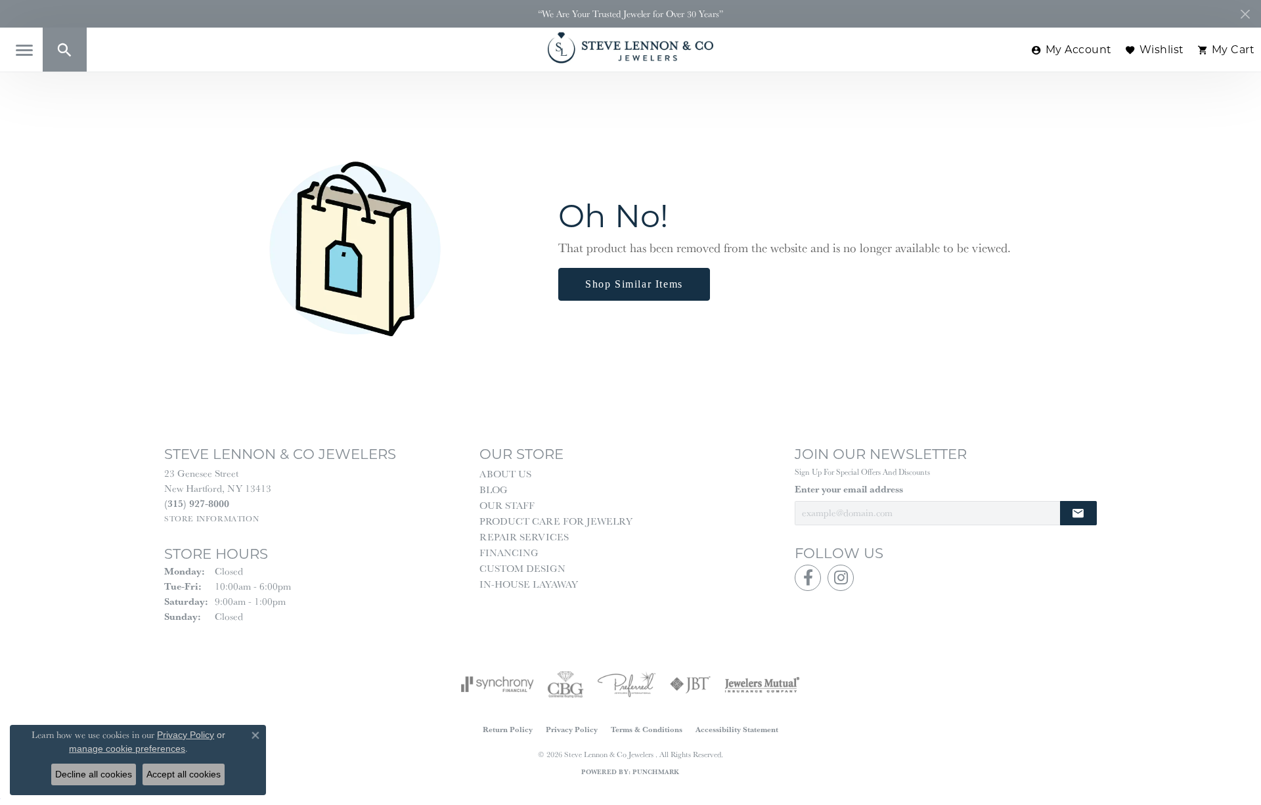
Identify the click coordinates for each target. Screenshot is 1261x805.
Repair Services (524, 537)
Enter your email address (849, 489)
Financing (509, 552)
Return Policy (508, 729)
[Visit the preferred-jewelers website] (626, 684)
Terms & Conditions (646, 729)
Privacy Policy (572, 729)
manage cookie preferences (127, 748)
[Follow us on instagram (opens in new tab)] (841, 578)
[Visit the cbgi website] (565, 684)
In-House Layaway (528, 584)
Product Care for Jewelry (555, 521)
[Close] (1245, 14)
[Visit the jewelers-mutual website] (762, 684)
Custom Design (522, 568)
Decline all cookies (93, 774)
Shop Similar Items (634, 284)
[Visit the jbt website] (690, 684)
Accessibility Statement (737, 729)
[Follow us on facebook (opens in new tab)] (808, 578)
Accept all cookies (183, 774)
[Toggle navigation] (24, 50)
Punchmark (655, 772)
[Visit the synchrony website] (497, 684)
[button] (65, 50)
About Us (505, 474)
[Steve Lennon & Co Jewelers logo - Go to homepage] (630, 48)
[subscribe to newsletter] (1078, 513)
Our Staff (507, 505)
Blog (493, 489)
